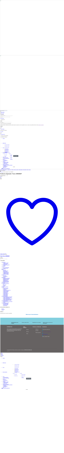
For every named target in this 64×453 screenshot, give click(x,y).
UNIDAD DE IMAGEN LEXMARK (7, 301)
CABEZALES (3, 262)
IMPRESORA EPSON (6, 279)
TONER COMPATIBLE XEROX (7, 300)
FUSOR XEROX (5, 276)
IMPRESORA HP (5, 280)
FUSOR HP (4, 275)
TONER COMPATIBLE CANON (7, 297)
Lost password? (2, 118)
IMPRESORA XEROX (6, 281)
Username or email (2, 115)
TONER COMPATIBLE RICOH (7, 299)
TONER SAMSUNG (5, 293)
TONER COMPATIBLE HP (6, 298)
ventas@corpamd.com (45, 334)
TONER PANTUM (5, 292)
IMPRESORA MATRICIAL (5, 282)
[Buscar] (0, 111)
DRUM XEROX (5, 271)
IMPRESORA (3, 277)
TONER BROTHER (5, 288)
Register (1, 126)
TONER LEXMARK (5, 291)
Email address (2, 122)
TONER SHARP (5, 294)
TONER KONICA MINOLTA (7, 290)
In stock (3, 308)
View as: (1, 176)
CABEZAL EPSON (5, 263)
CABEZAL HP (5, 264)
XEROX (4, 285)
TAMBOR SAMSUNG (6, 273)
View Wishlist (1, 131)
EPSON (4, 266)
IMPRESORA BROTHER (6, 278)
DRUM (3, 269)
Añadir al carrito (2, 254)
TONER (3, 287)
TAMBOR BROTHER (6, 272)
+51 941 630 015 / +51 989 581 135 (46, 331)
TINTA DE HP (5, 305)
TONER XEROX (5, 295)
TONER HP (4, 289)
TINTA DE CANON (5, 304)
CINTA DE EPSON (5, 268)
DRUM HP (4, 270)
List (0, 177)
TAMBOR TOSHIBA (6, 274)
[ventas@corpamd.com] (42, 333)
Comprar (27, 389)
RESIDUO (3, 286)
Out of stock (3, 309)
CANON (4, 265)
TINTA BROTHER (5, 303)
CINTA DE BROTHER (6, 267)
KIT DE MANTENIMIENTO (5, 283)
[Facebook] (0, 171)
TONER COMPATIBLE (5, 296)
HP (3, 284)
